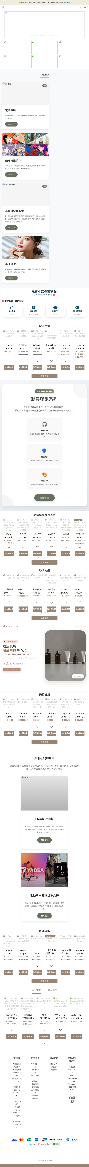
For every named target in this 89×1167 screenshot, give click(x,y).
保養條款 (35, 1098)
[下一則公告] (86, 2)
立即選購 (44, 497)
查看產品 (10, 124)
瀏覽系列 (44, 840)
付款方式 (35, 1087)
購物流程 (35, 1084)
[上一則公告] (3, 2)
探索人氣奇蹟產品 (11, 669)
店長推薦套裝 (77, 676)
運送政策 (35, 1081)
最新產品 (52, 990)
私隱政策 (54, 1067)
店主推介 (36, 990)
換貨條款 (35, 1096)
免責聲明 (54, 1070)
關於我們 (54, 1064)
